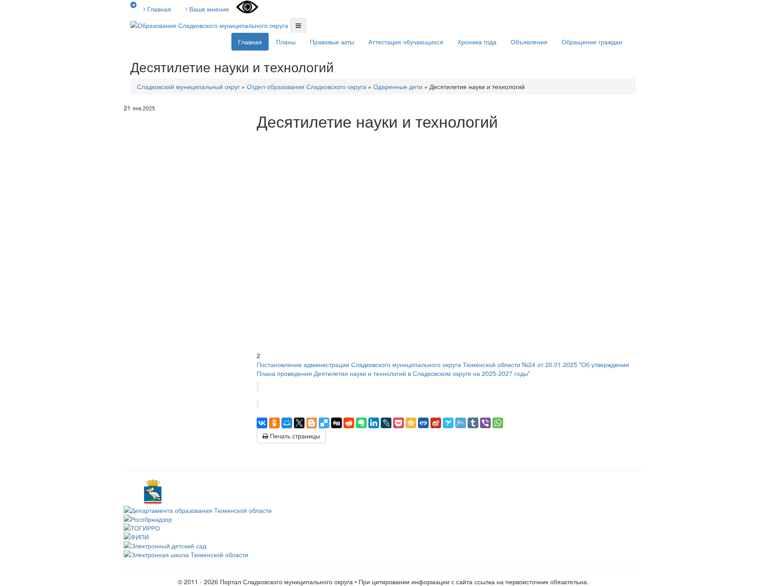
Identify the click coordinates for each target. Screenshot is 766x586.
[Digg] (336, 423)
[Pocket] (398, 423)
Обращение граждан (592, 41)
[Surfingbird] (448, 423)
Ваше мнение (208, 8)
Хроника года (476, 41)
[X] (299, 423)
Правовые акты (332, 41)
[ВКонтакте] (262, 423)
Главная (158, 8)
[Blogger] (311, 423)
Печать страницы (294, 435)
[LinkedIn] (373, 423)
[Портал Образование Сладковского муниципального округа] (210, 24)
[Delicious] (324, 423)
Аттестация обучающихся (405, 41)
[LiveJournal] (386, 423)
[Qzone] (411, 423)
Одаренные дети (397, 86)
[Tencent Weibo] (460, 423)
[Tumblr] (473, 423)
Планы (286, 41)
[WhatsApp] (497, 423)
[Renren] (423, 423)
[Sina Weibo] (435, 423)
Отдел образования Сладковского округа (306, 86)
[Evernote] (361, 423)
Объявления (529, 41)
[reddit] (349, 423)
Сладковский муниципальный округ (188, 86)
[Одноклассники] (274, 423)
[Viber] (485, 423)
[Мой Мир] (286, 423)
